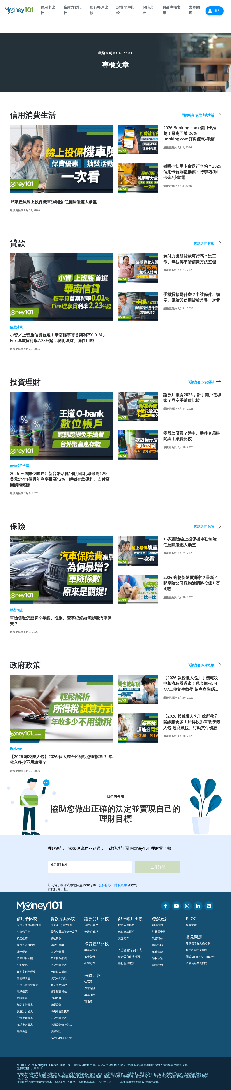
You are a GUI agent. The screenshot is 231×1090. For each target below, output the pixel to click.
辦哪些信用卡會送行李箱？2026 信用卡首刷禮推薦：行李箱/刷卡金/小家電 (192, 171)
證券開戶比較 (125, 10)
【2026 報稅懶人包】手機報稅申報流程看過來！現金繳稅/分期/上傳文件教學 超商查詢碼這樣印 (191, 683)
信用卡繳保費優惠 (27, 985)
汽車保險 (89, 988)
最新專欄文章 (172, 10)
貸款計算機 (57, 945)
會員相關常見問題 (197, 950)
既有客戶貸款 (59, 985)
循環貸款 (56, 1005)
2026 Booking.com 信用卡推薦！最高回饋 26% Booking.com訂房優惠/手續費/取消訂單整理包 (191, 133)
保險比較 (148, 10)
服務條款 (157, 952)
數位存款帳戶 (126, 931)
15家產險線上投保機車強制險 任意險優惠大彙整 (53, 201)
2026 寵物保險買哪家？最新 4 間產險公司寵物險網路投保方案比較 (191, 583)
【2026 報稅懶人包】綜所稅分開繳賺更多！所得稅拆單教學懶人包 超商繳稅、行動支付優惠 (191, 721)
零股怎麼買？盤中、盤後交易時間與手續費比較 (191, 435)
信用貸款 (16, 327)
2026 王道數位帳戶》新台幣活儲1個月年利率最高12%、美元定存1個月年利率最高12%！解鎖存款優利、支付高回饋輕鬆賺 (61, 479)
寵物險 (88, 1001)
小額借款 (56, 998)
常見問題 (194, 10)
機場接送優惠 (25, 1025)
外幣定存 (89, 963)
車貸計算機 (57, 952)
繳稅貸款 (56, 938)
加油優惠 (22, 965)
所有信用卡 (23, 931)
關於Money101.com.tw (200, 957)
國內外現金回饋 (26, 945)
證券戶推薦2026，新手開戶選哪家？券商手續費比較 (192, 397)
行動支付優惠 (25, 1005)
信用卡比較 (48, 10)
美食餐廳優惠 (25, 1018)
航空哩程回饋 (25, 958)
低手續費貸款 (59, 991)
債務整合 (56, 1031)
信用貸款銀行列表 (61, 1025)
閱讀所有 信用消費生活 (198, 115)
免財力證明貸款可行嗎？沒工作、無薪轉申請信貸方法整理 (189, 258)
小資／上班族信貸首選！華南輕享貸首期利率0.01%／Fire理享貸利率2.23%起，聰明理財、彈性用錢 (58, 337)
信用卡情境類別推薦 (29, 925)
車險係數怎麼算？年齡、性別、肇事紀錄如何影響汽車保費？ (60, 620)
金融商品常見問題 (197, 963)
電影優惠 (22, 991)
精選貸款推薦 (59, 958)
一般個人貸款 (59, 971)
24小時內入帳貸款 (62, 1038)
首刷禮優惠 (23, 978)
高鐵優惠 (22, 1031)
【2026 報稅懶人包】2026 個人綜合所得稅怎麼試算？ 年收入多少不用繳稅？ (61, 759)
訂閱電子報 (159, 931)
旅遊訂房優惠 (25, 1011)
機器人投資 (91, 950)
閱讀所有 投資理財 (201, 382)
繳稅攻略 (16, 748)
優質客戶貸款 (59, 978)
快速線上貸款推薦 (61, 925)
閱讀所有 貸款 (204, 243)
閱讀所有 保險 (204, 526)
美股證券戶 (91, 931)
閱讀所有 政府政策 (201, 665)
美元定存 (123, 938)
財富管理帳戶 (126, 925)
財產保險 (16, 610)
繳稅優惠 (22, 952)
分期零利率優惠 (26, 971)
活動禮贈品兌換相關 (198, 943)
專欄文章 (191, 925)
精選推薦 (22, 938)
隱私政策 (157, 958)
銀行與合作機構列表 (130, 957)
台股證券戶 (91, 925)
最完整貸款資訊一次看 (64, 931)
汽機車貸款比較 (60, 1011)
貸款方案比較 (73, 10)
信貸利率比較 (59, 965)
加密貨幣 (89, 957)
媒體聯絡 (157, 938)
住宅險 (88, 981)
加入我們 (157, 925)
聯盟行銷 (157, 945)
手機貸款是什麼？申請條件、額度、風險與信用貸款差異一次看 (191, 297)
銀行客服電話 (126, 963)
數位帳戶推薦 (19, 465)
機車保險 (89, 995)
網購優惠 (22, 998)
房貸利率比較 (59, 1018)
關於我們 (157, 965)
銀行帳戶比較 (99, 10)
